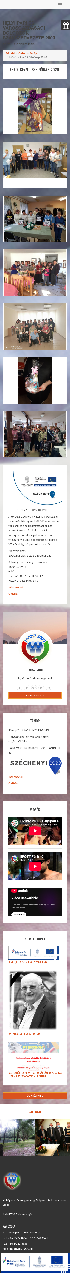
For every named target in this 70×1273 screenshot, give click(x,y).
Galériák (35, 1111)
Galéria (13, 593)
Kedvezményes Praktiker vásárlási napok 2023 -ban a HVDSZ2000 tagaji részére (35, 1074)
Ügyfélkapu (35, 1095)
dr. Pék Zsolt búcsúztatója (24, 1033)
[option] (17, 1137)
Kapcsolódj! (35, 695)
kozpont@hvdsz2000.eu (18, 1248)
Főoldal (10, 53)
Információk (15, 587)
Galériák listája (27, 53)
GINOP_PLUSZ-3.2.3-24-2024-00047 (27, 962)
